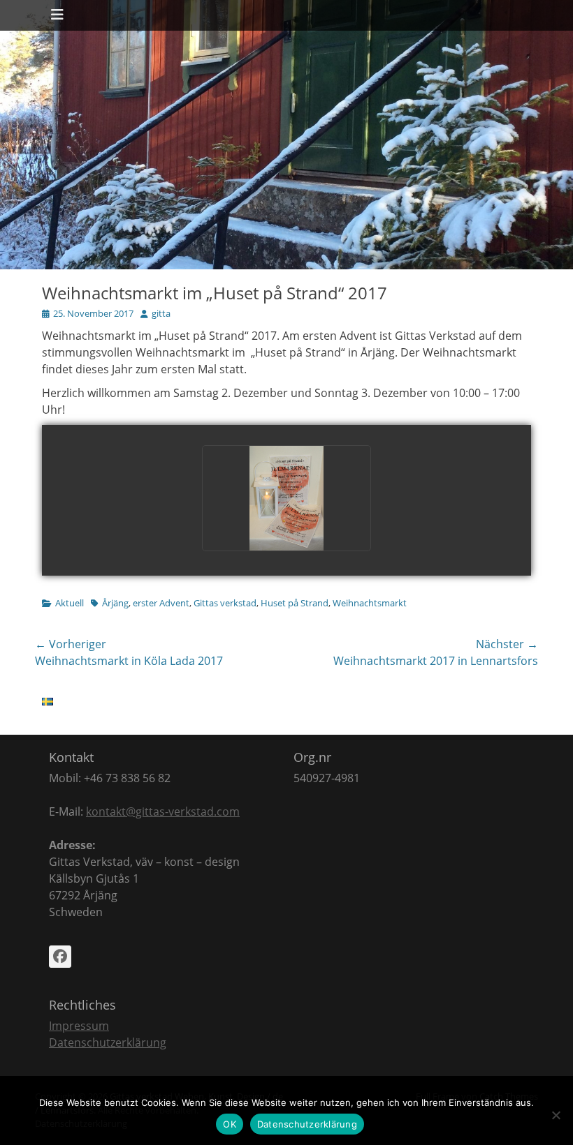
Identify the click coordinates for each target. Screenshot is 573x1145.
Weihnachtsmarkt (370, 603)
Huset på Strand (294, 603)
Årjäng (115, 603)
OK (229, 1124)
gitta (161, 313)
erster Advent (161, 603)
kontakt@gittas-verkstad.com (163, 811)
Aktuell (69, 603)
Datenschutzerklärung (107, 1042)
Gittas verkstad (225, 603)
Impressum (79, 1025)
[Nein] (556, 1115)
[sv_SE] (47, 701)
